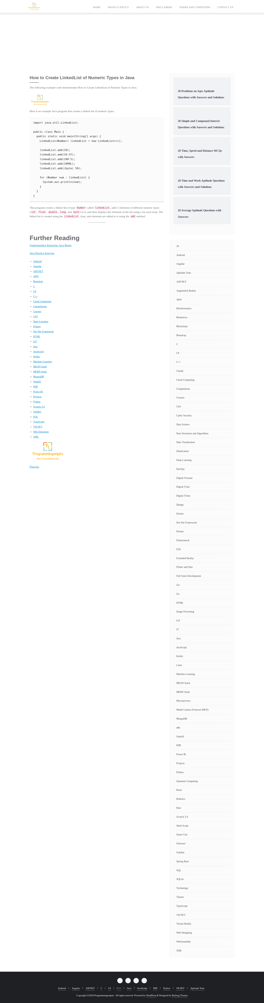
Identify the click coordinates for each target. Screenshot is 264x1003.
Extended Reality (185, 558)
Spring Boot (182, 861)
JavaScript (38, 351)
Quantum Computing (187, 781)
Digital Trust (182, 486)
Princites (34, 466)
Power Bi (38, 391)
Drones (180, 531)
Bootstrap (38, 281)
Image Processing (185, 611)
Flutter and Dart (184, 567)
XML (36, 437)
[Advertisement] (132, 41)
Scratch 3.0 (39, 406)
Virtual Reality (183, 923)
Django (37, 326)
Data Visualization (185, 442)
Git (178, 585)
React (179, 790)
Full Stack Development (188, 576)
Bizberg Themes (180, 995)
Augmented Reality (186, 290)
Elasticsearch (182, 540)
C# (34, 291)
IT (177, 629)
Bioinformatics (183, 308)
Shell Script (182, 825)
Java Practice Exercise (42, 253)
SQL (35, 416)
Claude (179, 371)
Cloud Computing (42, 301)
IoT (35, 341)
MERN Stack (40, 371)
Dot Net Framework (43, 331)
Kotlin (36, 356)
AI (177, 246)
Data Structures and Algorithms (192, 433)
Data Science (182, 424)
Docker (180, 513)
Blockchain (182, 326)
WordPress (151, 995)
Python (36, 401)
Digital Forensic (184, 478)
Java (35, 346)
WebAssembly (183, 941)
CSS (35, 316)
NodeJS (37, 381)
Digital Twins (183, 495)
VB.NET (37, 426)
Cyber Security (184, 415)
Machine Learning (42, 361)
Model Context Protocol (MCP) (192, 709)
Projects (37, 396)
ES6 (178, 549)
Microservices (183, 700)
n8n (178, 727)
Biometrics (181, 317)
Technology (182, 888)
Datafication (182, 451)
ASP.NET (38, 271)
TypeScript (38, 421)
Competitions (40, 306)
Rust (178, 808)
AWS (36, 276)
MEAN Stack (40, 366)
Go (177, 594)
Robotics (180, 799)
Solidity (37, 411)
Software (181, 843)
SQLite (180, 879)
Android (37, 261)
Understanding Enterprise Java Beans (50, 245)
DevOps (180, 469)
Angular (37, 266)
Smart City (181, 834)
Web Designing (41, 431)
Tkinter (180, 897)
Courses (37, 311)
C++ (35, 296)
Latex (179, 665)
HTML (36, 336)
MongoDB (38, 376)
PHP (35, 386)
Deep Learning (40, 321)
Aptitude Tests (183, 272)
